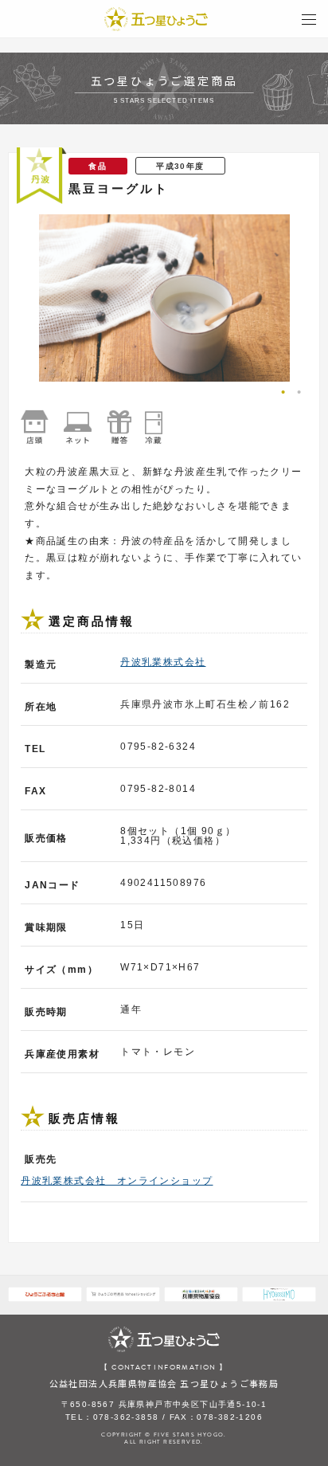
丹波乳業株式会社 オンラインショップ (117, 1180)
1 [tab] (287, 394)
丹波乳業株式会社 (162, 662)
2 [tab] (303, 394)
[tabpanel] (164, 298)
